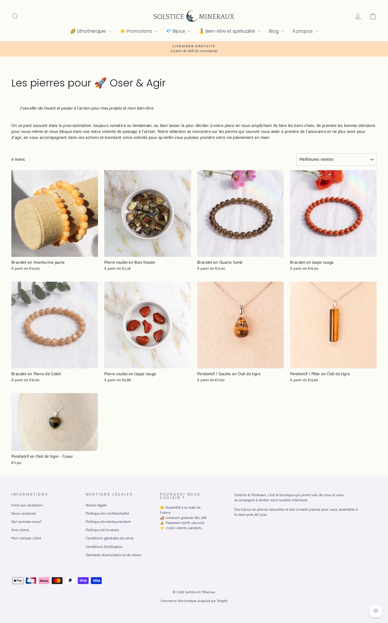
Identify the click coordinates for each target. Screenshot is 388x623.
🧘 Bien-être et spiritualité (227, 31)
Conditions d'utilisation (104, 547)
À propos (303, 31)
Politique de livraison (102, 530)
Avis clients (20, 530)
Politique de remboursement (108, 522)
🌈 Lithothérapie (88, 31)
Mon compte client (26, 538)
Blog (274, 31)
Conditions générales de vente (110, 538)
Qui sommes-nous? (26, 522)
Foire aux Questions (27, 505)
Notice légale (96, 505)
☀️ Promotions (136, 31)
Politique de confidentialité (107, 514)
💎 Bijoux (176, 31)
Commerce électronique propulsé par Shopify (194, 601)
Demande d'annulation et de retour (113, 555)
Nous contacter (23, 514)
